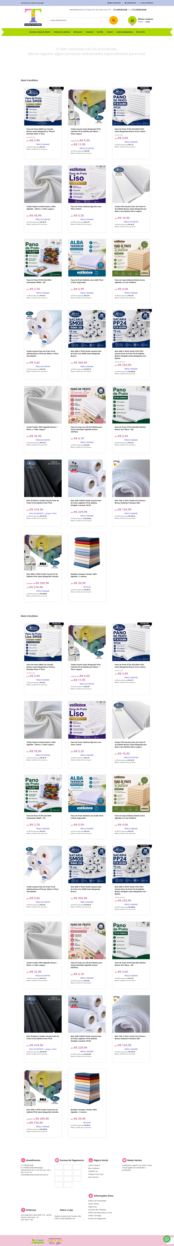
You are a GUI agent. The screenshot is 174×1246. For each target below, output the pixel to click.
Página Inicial (101, 1160)
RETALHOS (78, 32)
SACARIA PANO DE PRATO (39, 32)
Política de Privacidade (97, 1201)
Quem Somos (93, 1204)
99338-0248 (120, 9)
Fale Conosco (93, 1177)
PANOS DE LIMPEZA (62, 32)
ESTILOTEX (140, 32)
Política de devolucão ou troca (100, 1212)
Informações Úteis (103, 1195)
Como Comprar (94, 1165)
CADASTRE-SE (131, 3)
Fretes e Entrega (94, 1215)
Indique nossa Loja (95, 1174)
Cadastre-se (93, 1171)
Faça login (40, 3)
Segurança (92, 1207)
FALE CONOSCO (147, 3)
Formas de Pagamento (97, 1218)
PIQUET (110, 32)
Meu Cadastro (93, 1168)
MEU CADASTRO (115, 3)
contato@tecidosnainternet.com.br (34, 1175)
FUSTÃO (100, 32)
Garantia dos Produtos (97, 1209)
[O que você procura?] (113, 20)
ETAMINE (89, 32)
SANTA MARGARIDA (124, 32)
